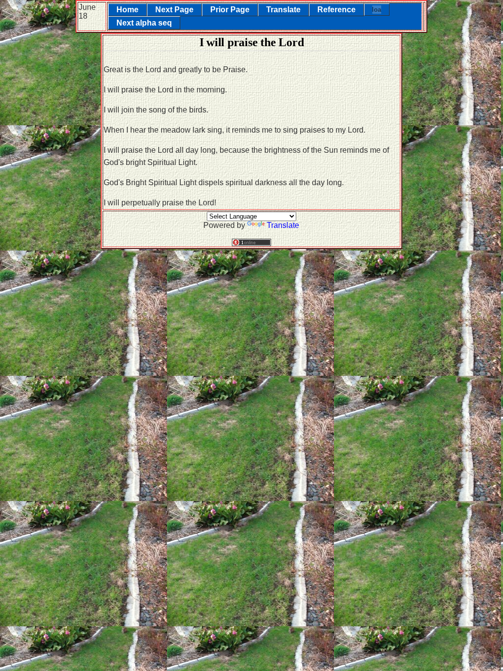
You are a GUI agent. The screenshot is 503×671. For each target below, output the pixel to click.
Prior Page (230, 9)
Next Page (174, 9)
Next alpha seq (144, 23)
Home (127, 9)
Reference (336, 9)
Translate (283, 9)
